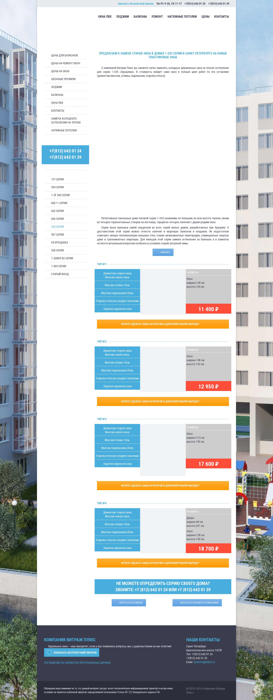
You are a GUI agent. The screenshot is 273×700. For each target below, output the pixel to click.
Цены (205, 16)
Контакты (221, 16)
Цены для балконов (64, 55)
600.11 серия (59, 203)
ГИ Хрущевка (59, 242)
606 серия (57, 218)
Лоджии (122, 16)
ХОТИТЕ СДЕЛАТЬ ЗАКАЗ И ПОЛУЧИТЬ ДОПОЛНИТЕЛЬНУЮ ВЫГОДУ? (160, 324)
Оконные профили (63, 79)
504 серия (57, 187)
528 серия (57, 250)
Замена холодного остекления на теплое (66, 120)
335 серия (57, 226)
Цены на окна (60, 71)
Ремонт (157, 16)
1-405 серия (58, 266)
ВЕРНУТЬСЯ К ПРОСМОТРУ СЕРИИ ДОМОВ (199, 602)
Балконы (140, 16)
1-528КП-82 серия (62, 258)
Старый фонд (60, 274)
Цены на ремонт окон (65, 63)
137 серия (57, 179)
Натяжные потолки (182, 16)
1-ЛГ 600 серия (60, 195)
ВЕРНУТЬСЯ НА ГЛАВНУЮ (131, 602)
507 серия (57, 234)
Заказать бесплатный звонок (136, 3)
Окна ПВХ (105, 16)
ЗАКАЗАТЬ (165, 252)
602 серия (57, 211)
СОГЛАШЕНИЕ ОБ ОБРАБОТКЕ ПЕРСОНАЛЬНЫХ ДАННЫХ (77, 662)
